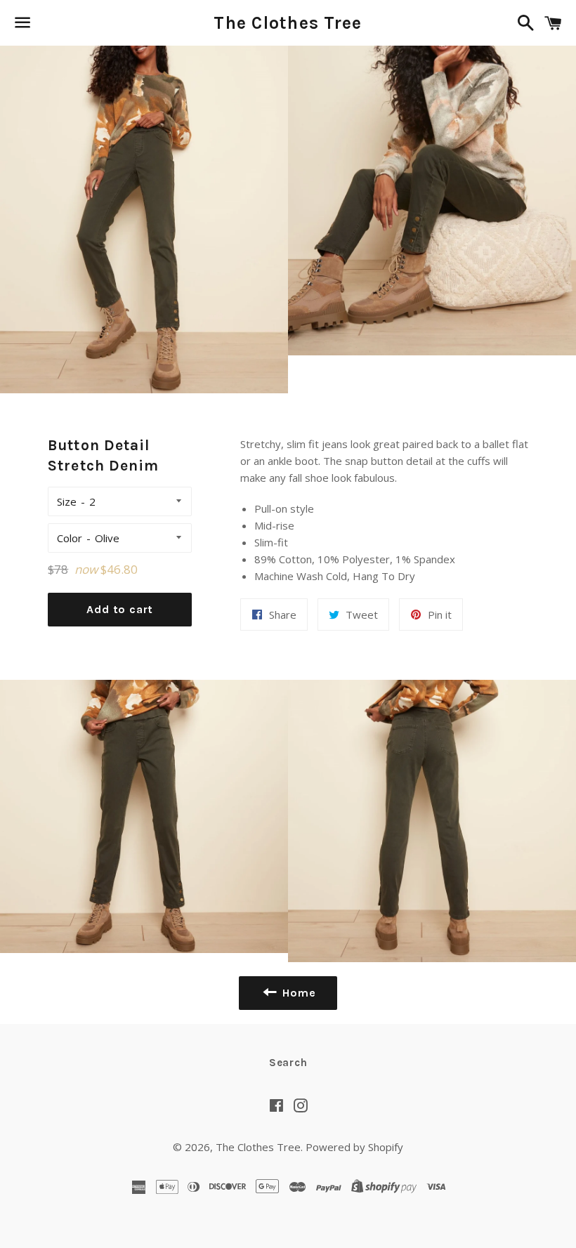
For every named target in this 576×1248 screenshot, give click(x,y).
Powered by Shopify (354, 1147)
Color (69, 538)
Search (288, 1062)
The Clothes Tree (288, 23)
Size (67, 501)
